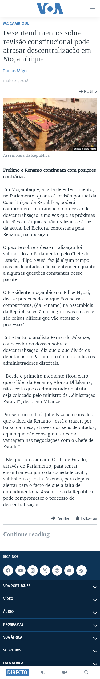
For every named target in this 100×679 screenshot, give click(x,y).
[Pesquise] (86, 672)
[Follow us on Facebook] (8, 570)
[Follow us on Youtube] (20, 570)
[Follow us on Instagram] (32, 570)
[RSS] (81, 570)
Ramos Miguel (16, 70)
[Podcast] (57, 570)
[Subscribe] (69, 570)
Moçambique (16, 23)
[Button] (88, 91)
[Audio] (43, 672)
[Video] (65, 672)
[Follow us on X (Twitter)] (45, 570)
